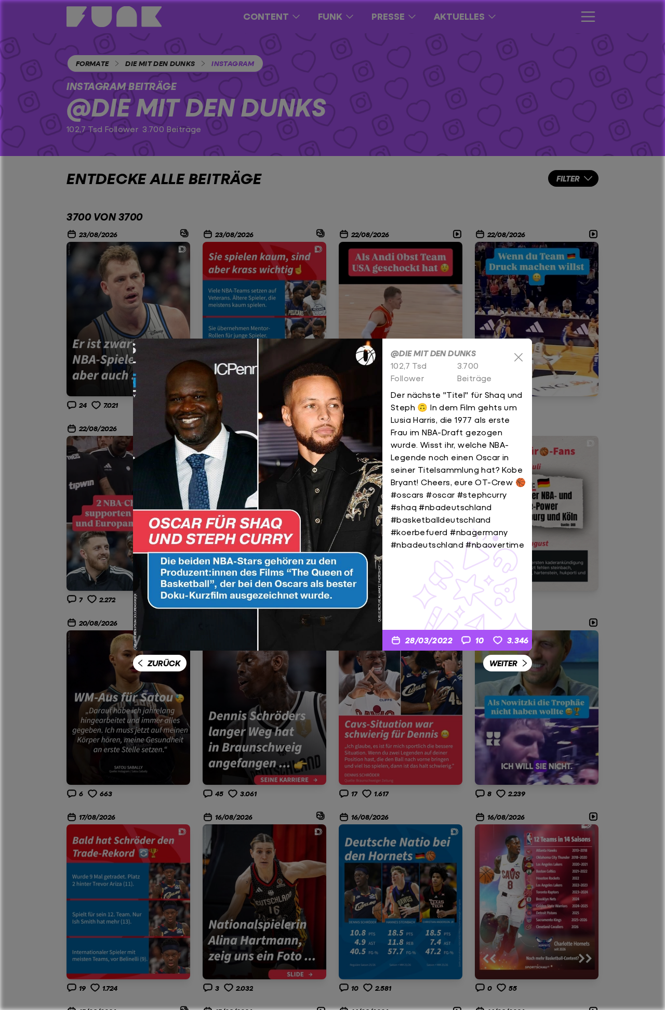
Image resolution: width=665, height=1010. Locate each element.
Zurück (164, 663)
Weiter (503, 663)
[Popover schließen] (518, 357)
